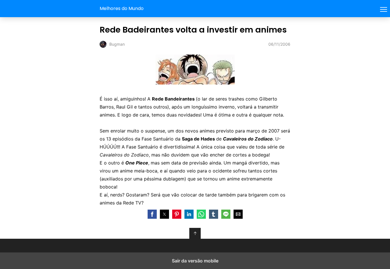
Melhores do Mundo (122, 8)
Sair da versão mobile (195, 261)
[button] (152, 214)
